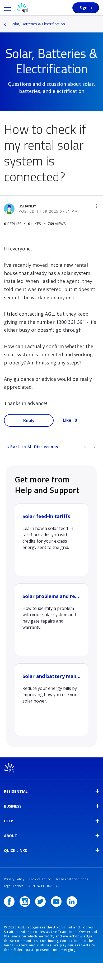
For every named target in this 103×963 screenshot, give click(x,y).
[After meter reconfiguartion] (94, 447)
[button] (96, 206)
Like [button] (67, 420)
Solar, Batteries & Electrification (38, 23)
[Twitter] (40, 901)
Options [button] (99, 20)
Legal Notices (14, 886)
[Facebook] (9, 901)
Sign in (85, 7)
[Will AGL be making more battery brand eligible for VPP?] (85, 447)
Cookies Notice (40, 879)
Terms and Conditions (72, 879)
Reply (29, 420)
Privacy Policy (14, 879)
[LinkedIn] (72, 901)
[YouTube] (56, 901)
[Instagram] (25, 901)
